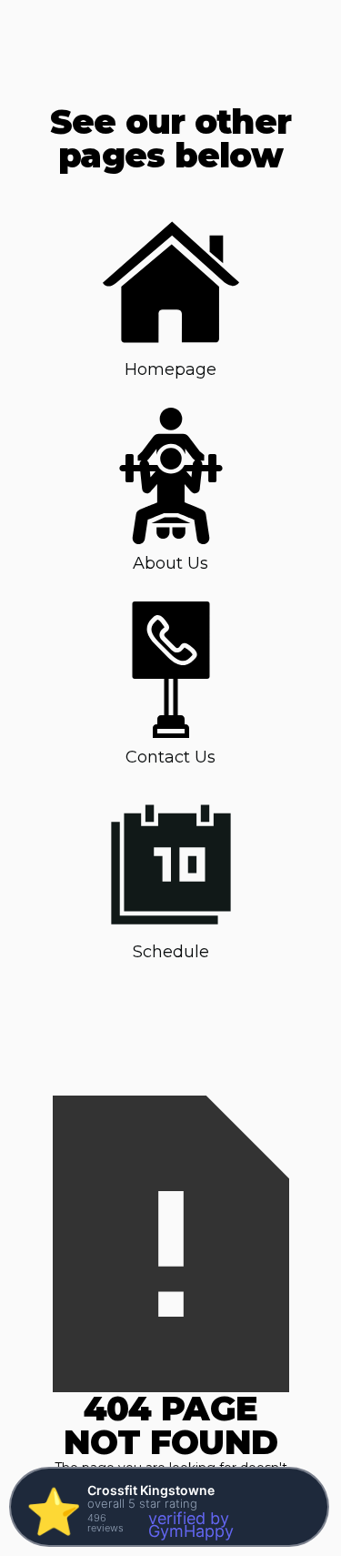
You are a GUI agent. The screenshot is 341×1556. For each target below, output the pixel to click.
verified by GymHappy (191, 1525)
